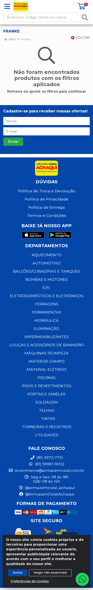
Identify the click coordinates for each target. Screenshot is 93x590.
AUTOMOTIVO (46, 263)
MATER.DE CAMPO (46, 361)
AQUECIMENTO (47, 255)
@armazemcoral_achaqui (49, 487)
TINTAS (48, 418)
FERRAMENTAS (46, 312)
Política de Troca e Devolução (46, 191)
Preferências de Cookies (30, 581)
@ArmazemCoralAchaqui (49, 494)
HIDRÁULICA (46, 320)
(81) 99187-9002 (49, 464)
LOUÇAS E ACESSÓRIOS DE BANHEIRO (46, 345)
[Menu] (7, 6)
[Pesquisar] (84, 17)
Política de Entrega (46, 207)
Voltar (82, 38)
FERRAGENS (46, 304)
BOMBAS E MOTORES (46, 279)
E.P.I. (46, 287)
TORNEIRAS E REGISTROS (46, 426)
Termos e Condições (46, 215)
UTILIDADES (46, 435)
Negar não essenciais (50, 572)
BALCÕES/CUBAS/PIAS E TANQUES (46, 271)
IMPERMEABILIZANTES (46, 336)
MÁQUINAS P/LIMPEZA (46, 353)
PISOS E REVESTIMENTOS (46, 386)
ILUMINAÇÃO (46, 328)
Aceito (18, 572)
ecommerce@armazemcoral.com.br (49, 470)
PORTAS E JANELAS (46, 394)
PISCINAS (47, 377)
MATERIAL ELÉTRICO (46, 369)
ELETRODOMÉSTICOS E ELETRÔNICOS (46, 295)
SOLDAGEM (46, 402)
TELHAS (46, 410)
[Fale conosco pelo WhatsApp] (82, 579)
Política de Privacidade (46, 199)
